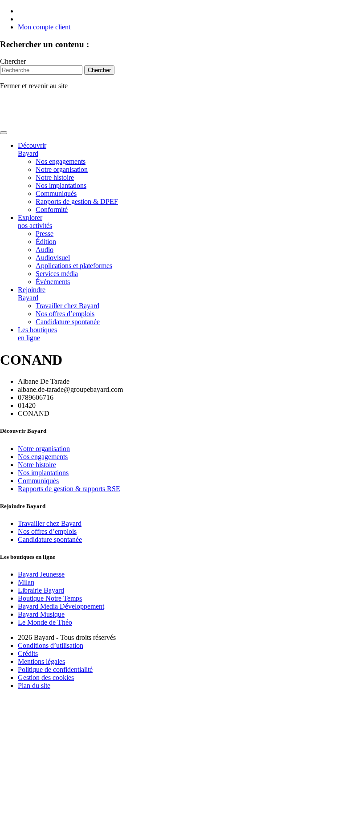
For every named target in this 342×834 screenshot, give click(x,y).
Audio (44, 249)
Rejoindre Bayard (31, 293)
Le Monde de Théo (45, 622)
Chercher (13, 61)
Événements (53, 281)
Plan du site (34, 685)
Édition (46, 241)
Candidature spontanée (68, 321)
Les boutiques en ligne (37, 334)
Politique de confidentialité (55, 669)
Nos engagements (61, 161)
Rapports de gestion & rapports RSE (69, 488)
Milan (26, 582)
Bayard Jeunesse (41, 574)
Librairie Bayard (41, 590)
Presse (44, 233)
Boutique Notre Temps (50, 598)
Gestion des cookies (46, 677)
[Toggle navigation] (3, 132)
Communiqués (56, 193)
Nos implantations (61, 185)
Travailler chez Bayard (67, 305)
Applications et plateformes (74, 265)
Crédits (28, 653)
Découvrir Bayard (32, 149)
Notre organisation (62, 169)
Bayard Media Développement (61, 606)
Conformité (52, 209)
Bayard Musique (41, 614)
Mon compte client (44, 27)
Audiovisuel (53, 257)
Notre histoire (55, 177)
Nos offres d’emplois (65, 313)
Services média (57, 273)
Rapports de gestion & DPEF (77, 201)
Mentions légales (41, 661)
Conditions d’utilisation (50, 645)
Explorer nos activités (35, 221)
